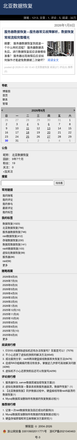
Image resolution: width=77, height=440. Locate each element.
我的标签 (8, 212)
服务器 (9, 257)
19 (13, 163)
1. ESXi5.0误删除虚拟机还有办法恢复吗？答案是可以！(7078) (38, 350)
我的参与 (8, 204)
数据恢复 (11, 223)
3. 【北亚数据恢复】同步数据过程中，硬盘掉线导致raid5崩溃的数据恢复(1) (39, 392)
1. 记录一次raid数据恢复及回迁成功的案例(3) (28, 410)
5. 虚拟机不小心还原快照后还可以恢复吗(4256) (29, 371)
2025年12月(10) (11, 310)
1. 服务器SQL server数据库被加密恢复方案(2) (29, 382)
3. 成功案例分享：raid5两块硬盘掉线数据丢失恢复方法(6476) (37, 359)
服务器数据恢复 (14, 232)
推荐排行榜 (9, 404)
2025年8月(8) (10, 326)
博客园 (6, 91)
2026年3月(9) (10, 297)
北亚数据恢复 (18, 6)
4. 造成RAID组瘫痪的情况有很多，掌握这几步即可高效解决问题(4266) (39, 365)
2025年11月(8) (11, 314)
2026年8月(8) (10, 276)
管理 (5, 103)
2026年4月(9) (10, 293)
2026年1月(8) (10, 306)
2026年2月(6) (10, 301)
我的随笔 (8, 195)
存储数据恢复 (13, 240)
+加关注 (8, 171)
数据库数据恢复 (14, 244)
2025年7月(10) (11, 330)
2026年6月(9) (10, 285)
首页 (5, 95)
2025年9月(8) (10, 322)
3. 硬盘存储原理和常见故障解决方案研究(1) (27, 418)
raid (7, 261)
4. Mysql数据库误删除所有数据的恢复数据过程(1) (31, 398)
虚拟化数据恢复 (14, 252)
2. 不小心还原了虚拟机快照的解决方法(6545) (28, 354)
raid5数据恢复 (13, 248)
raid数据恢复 (13, 236)
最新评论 (8, 208)
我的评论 (8, 199)
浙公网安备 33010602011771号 (27, 431)
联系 (5, 99)
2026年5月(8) (10, 289)
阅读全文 (53, 60)
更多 (5, 265)
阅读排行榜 (9, 345)
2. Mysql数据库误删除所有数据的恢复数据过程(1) (31, 414)
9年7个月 (17, 159)
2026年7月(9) (10, 281)
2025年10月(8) (11, 318)
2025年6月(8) (10, 335)
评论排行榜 (9, 376)
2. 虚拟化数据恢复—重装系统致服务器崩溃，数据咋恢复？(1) (38, 386)
